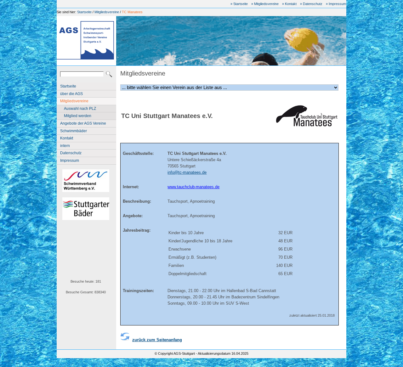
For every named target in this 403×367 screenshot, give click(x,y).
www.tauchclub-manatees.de (193, 186)
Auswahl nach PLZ (80, 108)
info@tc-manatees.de (187, 172)
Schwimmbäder (73, 131)
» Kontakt (289, 4)
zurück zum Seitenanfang (157, 339)
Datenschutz (71, 153)
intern (65, 146)
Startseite (84, 12)
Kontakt (66, 138)
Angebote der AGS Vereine (83, 123)
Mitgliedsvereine (106, 12)
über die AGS (71, 94)
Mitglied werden (77, 116)
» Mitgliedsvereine (265, 4)
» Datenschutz (311, 4)
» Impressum (336, 4)
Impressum (69, 160)
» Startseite (239, 4)
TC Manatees (132, 12)
